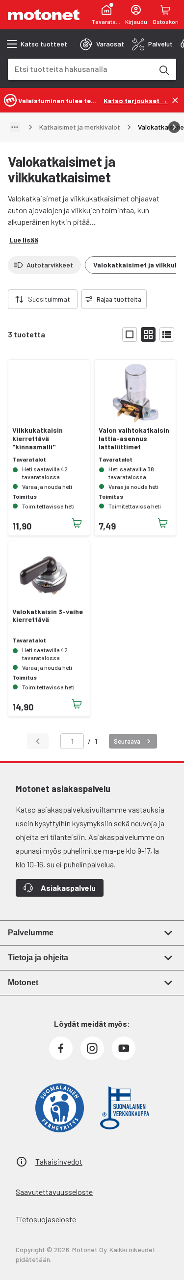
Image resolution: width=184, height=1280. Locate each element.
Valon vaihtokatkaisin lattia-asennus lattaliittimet (134, 438)
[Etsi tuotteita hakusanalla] (163, 69)
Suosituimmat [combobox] (49, 299)
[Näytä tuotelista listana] (166, 334)
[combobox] (80, 68)
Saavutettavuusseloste (54, 1191)
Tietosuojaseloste (46, 1219)
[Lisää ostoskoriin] (77, 523)
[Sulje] (175, 100)
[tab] (102, 44)
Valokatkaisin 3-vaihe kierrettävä (47, 616)
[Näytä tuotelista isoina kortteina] (129, 334)
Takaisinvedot (58, 1161)
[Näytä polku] (15, 127)
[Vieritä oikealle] (174, 127)
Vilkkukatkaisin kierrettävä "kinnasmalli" (37, 438)
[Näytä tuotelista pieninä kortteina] (148, 334)
